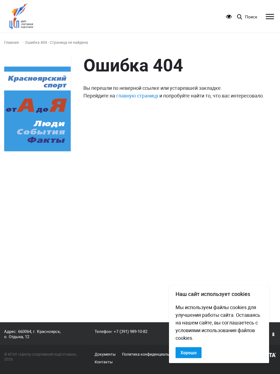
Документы (105, 354)
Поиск (251, 16)
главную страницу (137, 95)
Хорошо (188, 353)
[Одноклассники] (273, 334)
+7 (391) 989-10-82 (130, 331)
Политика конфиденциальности (151, 354)
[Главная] (21, 16)
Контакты (104, 361)
